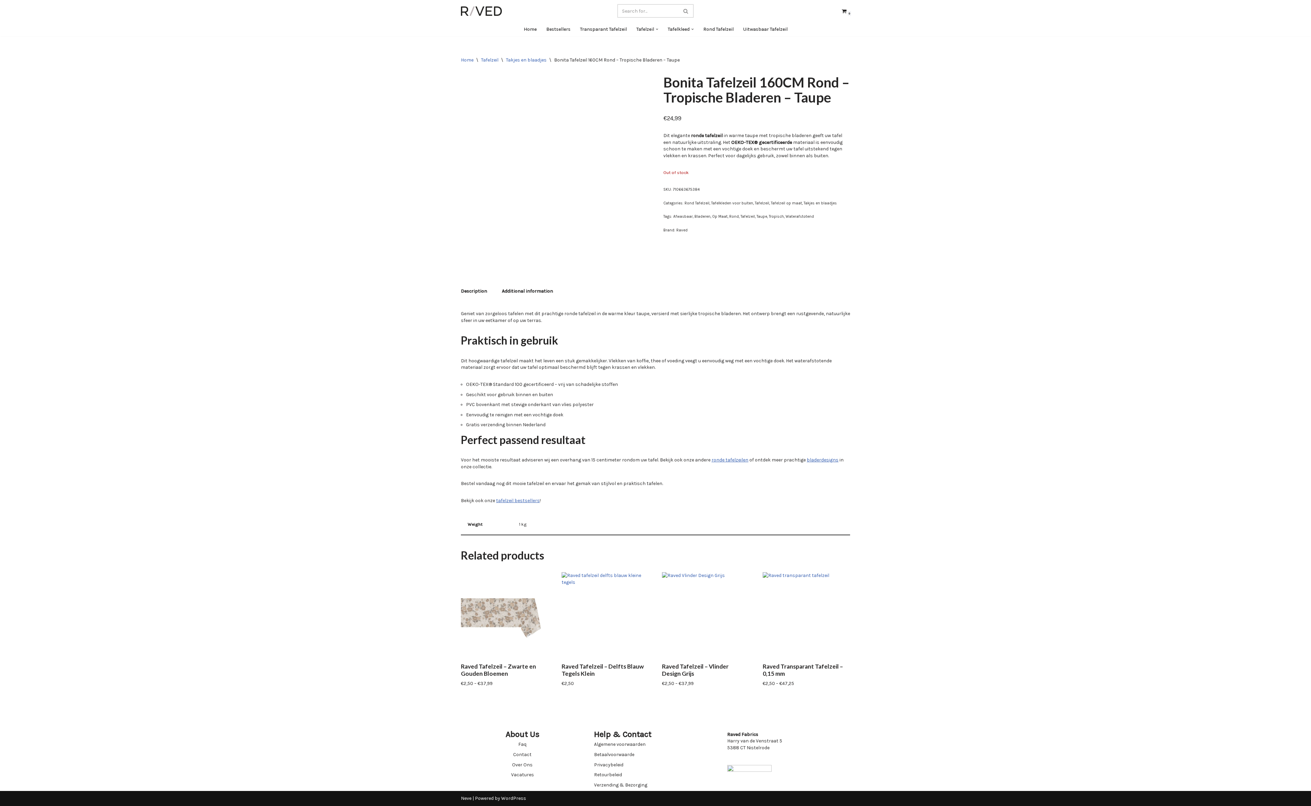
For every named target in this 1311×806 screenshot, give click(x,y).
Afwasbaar (683, 216)
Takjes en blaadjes (526, 60)
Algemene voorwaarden (620, 744)
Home (530, 29)
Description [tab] (474, 291)
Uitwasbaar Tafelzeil (765, 29)
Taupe (762, 216)
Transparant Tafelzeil (603, 29)
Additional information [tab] (527, 291)
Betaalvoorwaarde (614, 754)
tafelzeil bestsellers (518, 500)
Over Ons (522, 765)
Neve (466, 798)
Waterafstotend (800, 216)
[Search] (686, 11)
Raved (682, 230)
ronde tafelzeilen (729, 460)
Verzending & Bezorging (620, 785)
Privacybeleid (608, 765)
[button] (657, 29)
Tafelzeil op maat (786, 203)
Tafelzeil (489, 60)
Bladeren (702, 216)
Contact (522, 754)
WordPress (513, 798)
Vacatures (522, 775)
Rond (734, 216)
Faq (522, 744)
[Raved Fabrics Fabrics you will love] (481, 11)
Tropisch (776, 216)
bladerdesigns (822, 460)
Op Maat (720, 216)
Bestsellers (558, 29)
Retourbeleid (608, 775)
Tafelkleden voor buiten (732, 203)
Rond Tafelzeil (718, 29)
